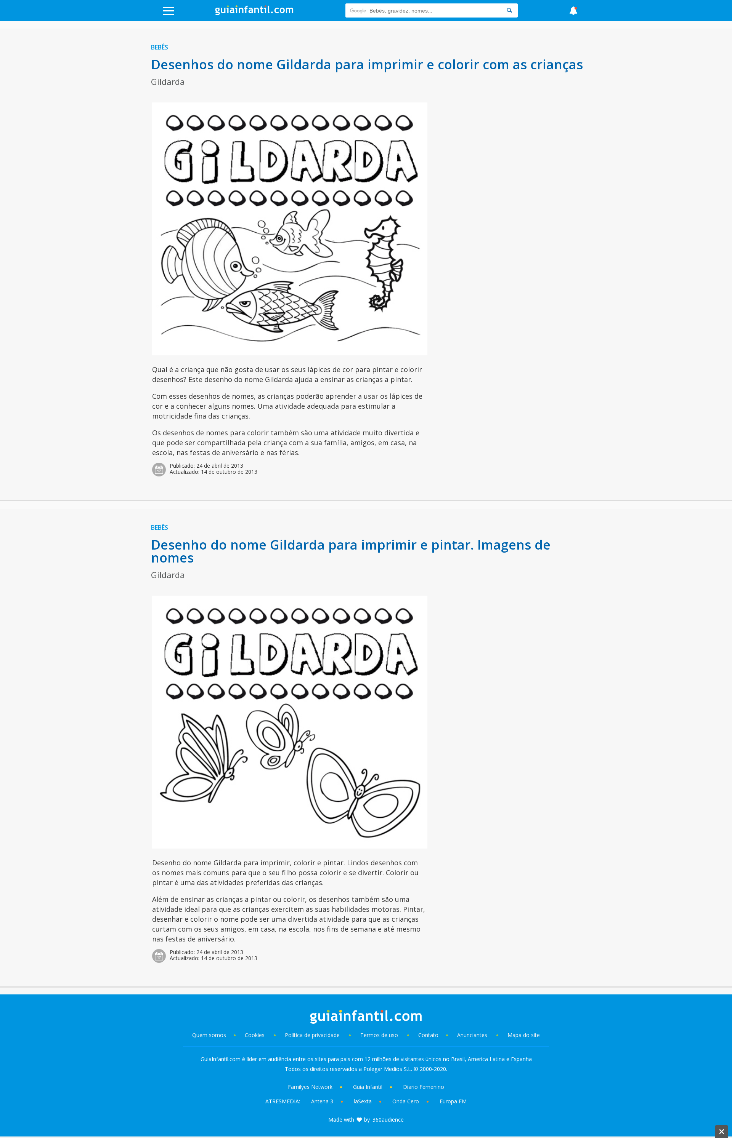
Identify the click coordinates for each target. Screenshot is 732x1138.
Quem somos (209, 1035)
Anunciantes (472, 1035)
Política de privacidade (313, 1035)
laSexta (363, 1101)
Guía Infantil (367, 1086)
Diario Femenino (423, 1086)
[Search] (509, 10)
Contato (428, 1035)
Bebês (159, 47)
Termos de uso (379, 1035)
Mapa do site (523, 1035)
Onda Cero (405, 1101)
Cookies (255, 1035)
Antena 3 (322, 1101)
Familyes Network (310, 1086)
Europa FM (453, 1101)
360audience (388, 1119)
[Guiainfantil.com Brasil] (254, 13)
